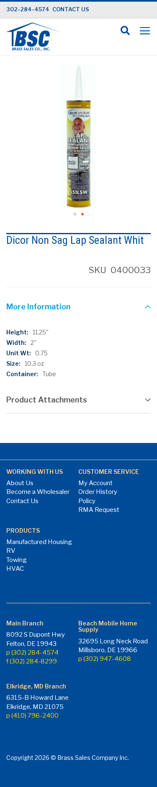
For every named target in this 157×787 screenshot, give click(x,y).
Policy (86, 501)
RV (10, 550)
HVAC (15, 568)
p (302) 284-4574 (32, 652)
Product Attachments (46, 399)
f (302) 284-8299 (31, 661)
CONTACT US (70, 9)
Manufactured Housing (39, 542)
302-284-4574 (27, 9)
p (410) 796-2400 (32, 715)
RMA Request (98, 510)
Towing (16, 560)
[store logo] (33, 37)
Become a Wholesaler (37, 492)
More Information (38, 306)
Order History (97, 492)
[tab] (78, 308)
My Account (95, 483)
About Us (19, 483)
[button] (75, 214)
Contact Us (22, 501)
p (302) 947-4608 (104, 659)
